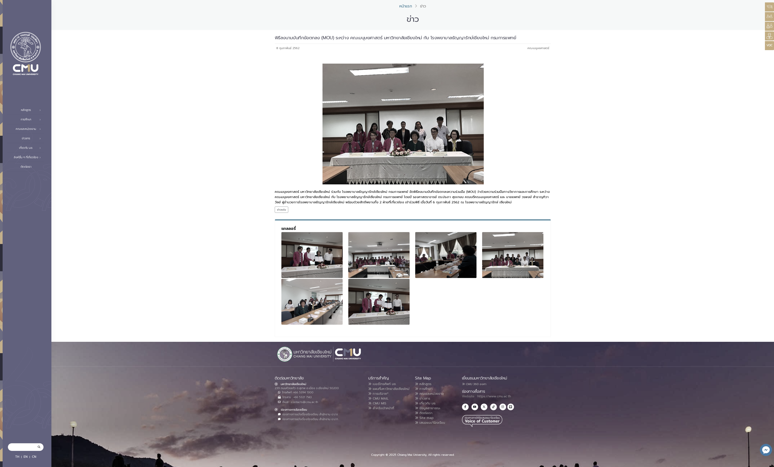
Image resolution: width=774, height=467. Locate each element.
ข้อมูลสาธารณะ (429, 408)
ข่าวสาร (424, 398)
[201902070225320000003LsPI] (312, 302)
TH (17, 456)
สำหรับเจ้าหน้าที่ (382, 408)
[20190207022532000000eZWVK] (312, 255)
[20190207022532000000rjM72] (445, 255)
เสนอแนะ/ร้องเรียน (431, 422)
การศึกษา (425, 388)
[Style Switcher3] (769, 6)
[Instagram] (502, 407)
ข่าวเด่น (281, 210)
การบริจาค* (380, 393)
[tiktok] (493, 407)
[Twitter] (484, 407)
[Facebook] (465, 407)
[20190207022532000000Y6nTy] (512, 255)
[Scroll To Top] (767, 462)
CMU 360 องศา (475, 384)
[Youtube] (474, 407)
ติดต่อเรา (26, 167)
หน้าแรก (405, 6)
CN (34, 456)
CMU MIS (378, 403)
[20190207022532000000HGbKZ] (379, 255)
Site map (426, 417)
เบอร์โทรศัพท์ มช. (383, 384)
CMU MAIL (380, 398)
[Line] (510, 407)
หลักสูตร (424, 384)
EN (26, 456)
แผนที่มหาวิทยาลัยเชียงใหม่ (390, 388)
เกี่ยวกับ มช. (427, 403)
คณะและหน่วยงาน (431, 393)
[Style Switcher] (769, 16)
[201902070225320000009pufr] (379, 302)
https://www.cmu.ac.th (494, 396)
